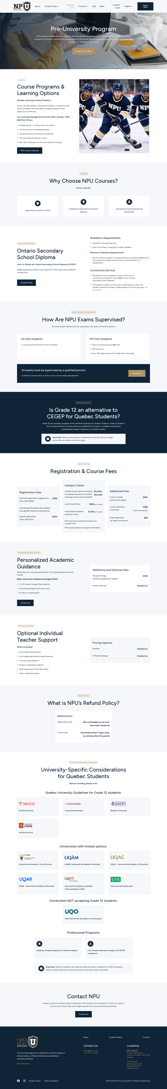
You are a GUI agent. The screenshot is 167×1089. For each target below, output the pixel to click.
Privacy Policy (35, 1081)
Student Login (116, 6)
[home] (22, 6)
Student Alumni (115, 1037)
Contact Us (137, 373)
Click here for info (83, 51)
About (37, 6)
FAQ (94, 6)
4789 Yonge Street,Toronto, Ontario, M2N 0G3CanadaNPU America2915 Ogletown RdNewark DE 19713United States (138, 1059)
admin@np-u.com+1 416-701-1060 (91, 1052)
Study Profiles (26, 283)
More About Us (23, 1064)
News (102, 6)
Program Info (70, 6)
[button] (51, 6)
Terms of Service (51, 1081)
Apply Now (145, 6)
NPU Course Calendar (29, 150)
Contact (146, 1037)
